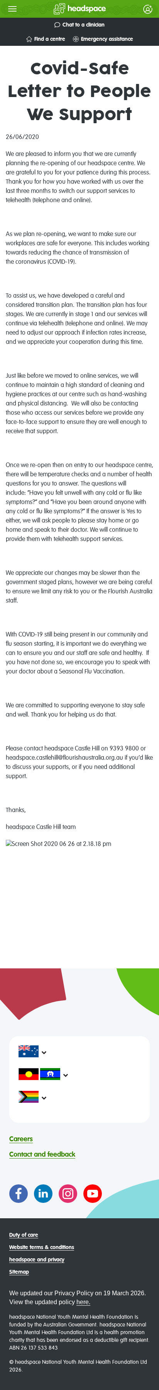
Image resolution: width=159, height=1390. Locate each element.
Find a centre (49, 39)
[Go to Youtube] (92, 1193)
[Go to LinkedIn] (43, 1193)
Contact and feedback (42, 1154)
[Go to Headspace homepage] (64, 9)
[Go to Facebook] (18, 1193)
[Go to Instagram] (68, 1193)
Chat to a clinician (84, 25)
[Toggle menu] (12, 9)
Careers (21, 1139)
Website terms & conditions (41, 1247)
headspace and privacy (36, 1260)
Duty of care (23, 1235)
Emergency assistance (107, 39)
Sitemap (19, 1272)
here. (83, 1302)
